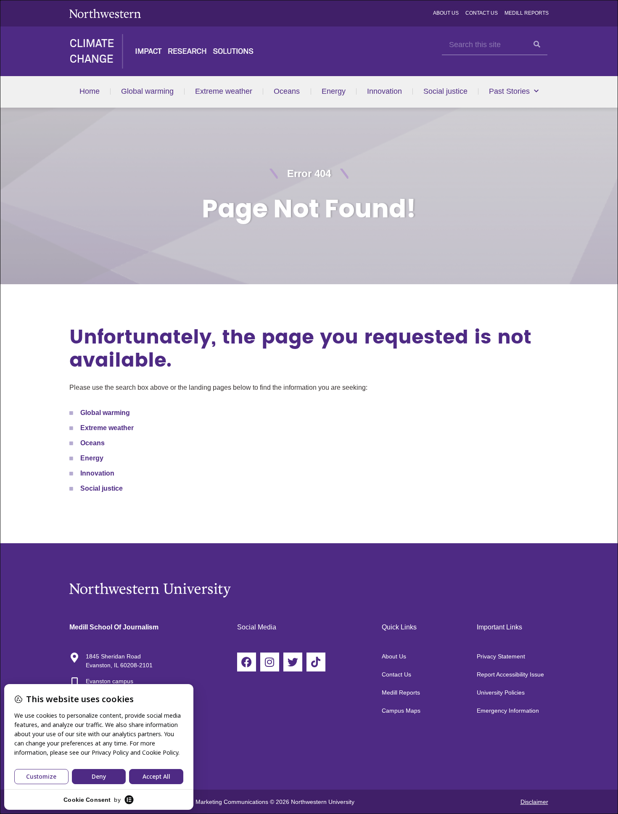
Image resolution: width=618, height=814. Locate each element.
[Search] (536, 44)
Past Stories (509, 91)
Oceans (287, 91)
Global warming (147, 91)
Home (89, 91)
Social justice (445, 91)
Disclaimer (534, 801)
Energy (334, 91)
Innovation (384, 91)
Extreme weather (223, 91)
